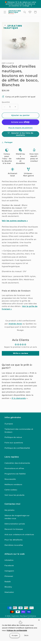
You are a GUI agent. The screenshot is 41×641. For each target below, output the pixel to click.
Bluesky (8, 587)
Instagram (9, 571)
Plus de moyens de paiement (20, 128)
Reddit (8, 582)
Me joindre (9, 510)
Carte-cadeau (11, 490)
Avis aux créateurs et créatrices (19, 535)
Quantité (6, 102)
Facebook (9, 566)
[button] (4, 12)
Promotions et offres (14, 468)
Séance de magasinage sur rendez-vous (17, 517)
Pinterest (9, 576)
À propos (9, 424)
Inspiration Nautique (19, 616)
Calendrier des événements (17, 463)
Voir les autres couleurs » (15, 221)
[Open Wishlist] (30, 12)
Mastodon (9, 592)
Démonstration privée (15, 524)
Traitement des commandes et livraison (19, 430)
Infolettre (9, 560)
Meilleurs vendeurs (13, 484)
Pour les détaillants (14, 540)
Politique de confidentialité (17, 448)
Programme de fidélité (15, 474)
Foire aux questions (14, 443)
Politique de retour (13, 437)
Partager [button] (9, 142)
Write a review (20, 353)
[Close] (39, 620)
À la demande (19, 398)
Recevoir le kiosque (14, 529)
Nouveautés (10, 479)
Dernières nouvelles (14, 545)
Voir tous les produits (14, 495)
